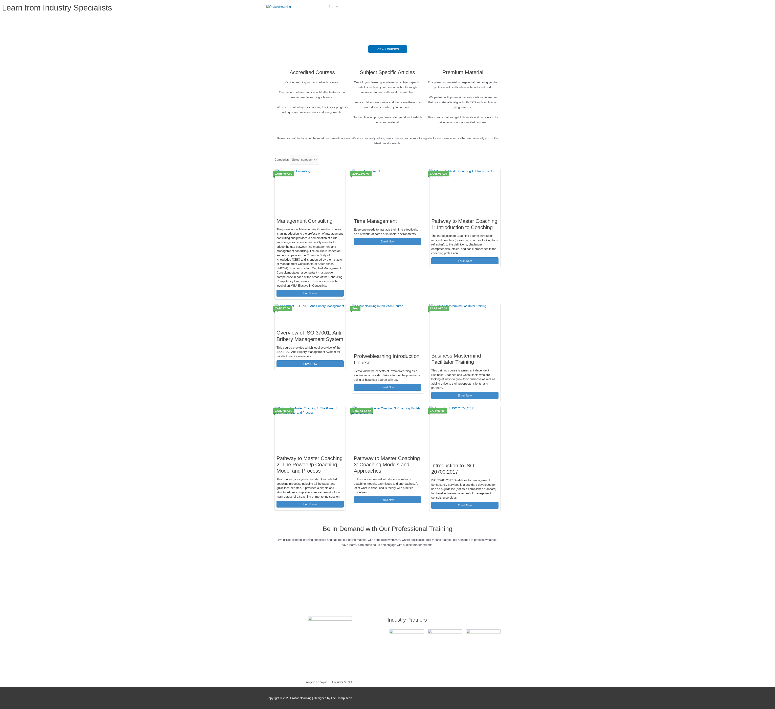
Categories (281, 159)
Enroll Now (310, 293)
